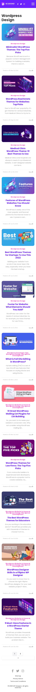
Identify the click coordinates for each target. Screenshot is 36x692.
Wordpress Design (18, 44)
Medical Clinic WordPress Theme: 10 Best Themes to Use (18, 151)
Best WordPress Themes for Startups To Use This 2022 (18, 255)
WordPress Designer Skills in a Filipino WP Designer (18, 572)
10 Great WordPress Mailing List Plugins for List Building (18, 413)
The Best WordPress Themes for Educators (18, 519)
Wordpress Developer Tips (17, 353)
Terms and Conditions (18, 681)
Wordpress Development (21, 355)
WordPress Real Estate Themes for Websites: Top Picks (18, 101)
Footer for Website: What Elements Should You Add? (18, 307)
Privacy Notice (18, 679)
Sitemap (18, 676)
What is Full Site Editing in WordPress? (18, 360)
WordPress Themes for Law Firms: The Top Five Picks (18, 465)
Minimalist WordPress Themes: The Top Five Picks (18, 50)
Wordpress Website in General (18, 405)
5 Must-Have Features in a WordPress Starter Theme (18, 626)
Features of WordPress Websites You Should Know (18, 203)
